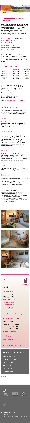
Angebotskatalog (18, 201)
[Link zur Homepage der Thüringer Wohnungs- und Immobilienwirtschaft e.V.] (23, 392)
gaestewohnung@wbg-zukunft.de (14, 100)
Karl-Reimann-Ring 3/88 (7, 45)
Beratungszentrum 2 (8, 304)
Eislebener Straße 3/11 (7, 50)
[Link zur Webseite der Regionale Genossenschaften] (15, 392)
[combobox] (15, 380)
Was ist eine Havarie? (8, 371)
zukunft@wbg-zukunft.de (9, 299)
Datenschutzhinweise (8, 412)
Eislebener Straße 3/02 (7, 47)
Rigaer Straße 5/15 (6, 43)
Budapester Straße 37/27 (8, 38)
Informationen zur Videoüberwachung (15, 416)
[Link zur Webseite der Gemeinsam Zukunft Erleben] (6, 403)
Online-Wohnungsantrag (9, 339)
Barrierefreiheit (7, 419)
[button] (28, 2)
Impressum (4, 414)
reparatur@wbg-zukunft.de (10, 331)
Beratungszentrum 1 (8, 302)
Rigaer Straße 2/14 (6, 40)
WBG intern (5, 409)
